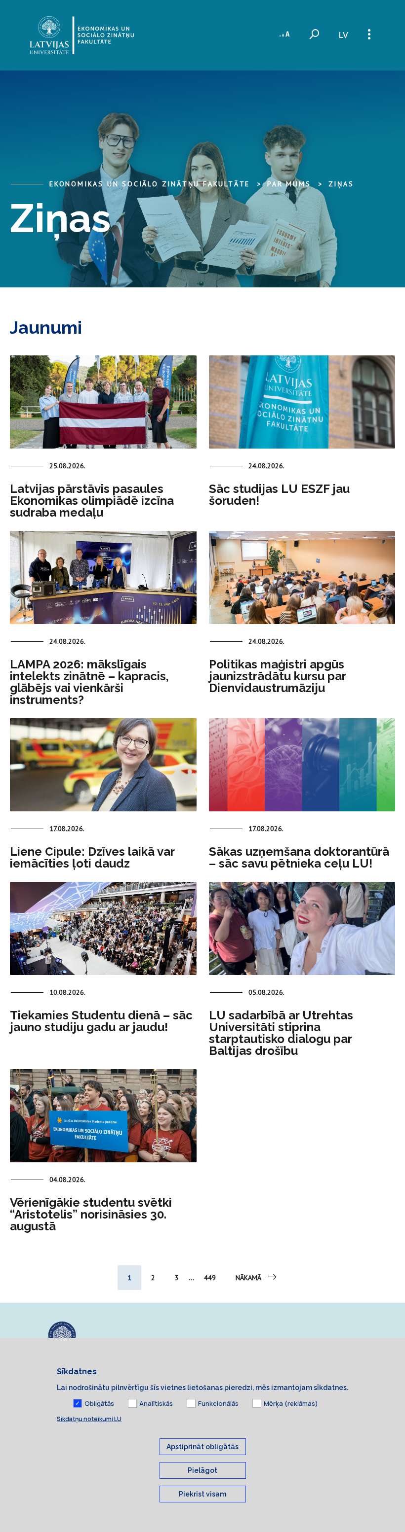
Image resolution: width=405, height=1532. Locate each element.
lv (343, 35)
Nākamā (248, 1277)
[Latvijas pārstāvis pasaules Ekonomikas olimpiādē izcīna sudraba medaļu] (103, 402)
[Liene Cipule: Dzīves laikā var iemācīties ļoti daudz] (103, 764)
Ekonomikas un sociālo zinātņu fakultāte (149, 183)
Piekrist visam (202, 1494)
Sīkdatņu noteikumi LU (89, 1419)
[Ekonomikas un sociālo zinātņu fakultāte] (82, 35)
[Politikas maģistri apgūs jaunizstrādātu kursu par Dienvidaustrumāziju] (302, 577)
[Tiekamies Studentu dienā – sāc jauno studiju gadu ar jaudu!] (103, 928)
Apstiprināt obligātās (202, 1447)
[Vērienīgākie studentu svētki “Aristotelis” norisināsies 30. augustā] (103, 1115)
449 (210, 1277)
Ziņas (341, 183)
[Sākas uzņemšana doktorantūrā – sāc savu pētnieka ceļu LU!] (302, 764)
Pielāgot (202, 1470)
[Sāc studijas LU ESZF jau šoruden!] (302, 402)
